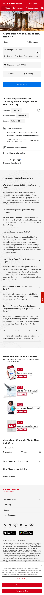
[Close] (41, 565)
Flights (7, 8)
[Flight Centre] (14, 3)
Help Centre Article (10, 280)
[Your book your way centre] (22, 373)
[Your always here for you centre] (22, 426)
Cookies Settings (22, 579)
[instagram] (10, 525)
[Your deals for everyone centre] (22, 390)
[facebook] (5, 525)
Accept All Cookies (22, 591)
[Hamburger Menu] (3, 3)
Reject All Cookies (22, 585)
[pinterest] (31, 525)
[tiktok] (15, 525)
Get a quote (33, 3)
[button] (12, 74)
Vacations (19, 8)
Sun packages (33, 8)
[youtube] (26, 525)
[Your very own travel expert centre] (22, 408)
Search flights (22, 84)
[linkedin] (21, 525)
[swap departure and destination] (37, 53)
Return (6, 42)
